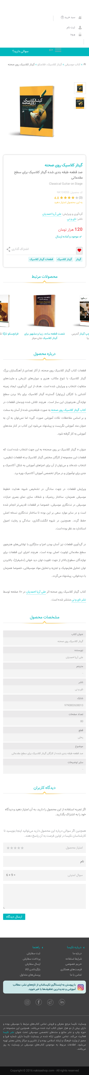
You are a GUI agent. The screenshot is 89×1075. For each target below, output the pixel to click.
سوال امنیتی (75, 875)
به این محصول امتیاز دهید (68, 202)
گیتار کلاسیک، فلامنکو (49, 64)
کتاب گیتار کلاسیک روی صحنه (68, 410)
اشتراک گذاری (20, 249)
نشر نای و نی (79, 599)
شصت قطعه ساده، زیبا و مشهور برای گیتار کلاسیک (44, 336)
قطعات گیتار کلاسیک (41, 259)
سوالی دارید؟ (20, 51)
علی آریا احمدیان (51, 214)
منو (58, 50)
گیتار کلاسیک (64, 259)
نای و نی (71, 219)
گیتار (78, 259)
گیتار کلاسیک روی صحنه (21, 64)
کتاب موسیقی (72, 64)
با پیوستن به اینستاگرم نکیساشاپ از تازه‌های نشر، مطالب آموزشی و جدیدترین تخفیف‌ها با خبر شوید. (44, 987)
